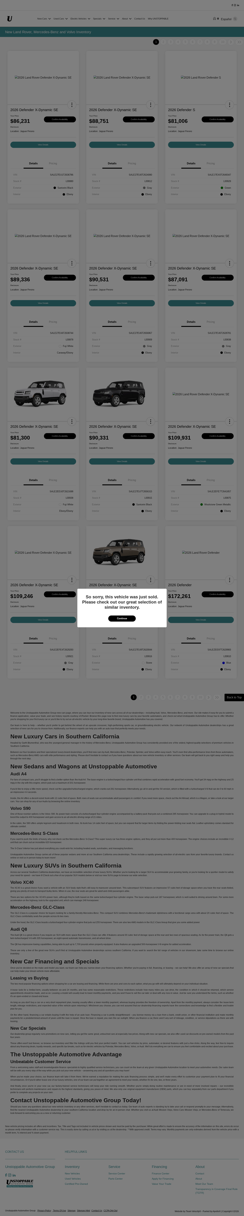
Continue (122, 618)
